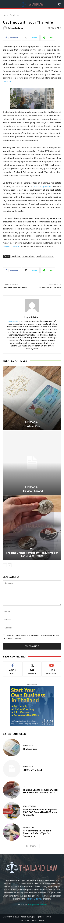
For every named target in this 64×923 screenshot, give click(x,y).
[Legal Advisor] (5, 28)
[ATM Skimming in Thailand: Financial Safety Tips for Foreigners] (11, 832)
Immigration (31, 422)
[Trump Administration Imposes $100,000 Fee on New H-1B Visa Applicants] (11, 811)
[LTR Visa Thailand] (32, 463)
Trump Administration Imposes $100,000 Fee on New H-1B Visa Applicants (40, 812)
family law (16, 256)
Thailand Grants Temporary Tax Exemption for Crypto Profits (32, 554)
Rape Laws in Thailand (50, 288)
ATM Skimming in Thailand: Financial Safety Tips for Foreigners (37, 833)
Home (5, 15)
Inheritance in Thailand (15, 288)
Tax (32, 549)
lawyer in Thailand (11, 246)
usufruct (7, 81)
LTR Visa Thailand (32, 490)
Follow (32, 664)
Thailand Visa (32, 426)
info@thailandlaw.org (37, 905)
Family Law (14, 15)
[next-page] (9, 565)
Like (12, 664)
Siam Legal (13, 321)
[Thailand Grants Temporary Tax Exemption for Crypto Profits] (32, 527)
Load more (31, 846)
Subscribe (51, 664)
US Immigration (29, 806)
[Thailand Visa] (32, 398)
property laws (28, 256)
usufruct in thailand (45, 256)
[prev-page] (5, 565)
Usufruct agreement (42, 186)
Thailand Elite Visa (34, 899)
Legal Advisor (17, 28)
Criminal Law (28, 827)
